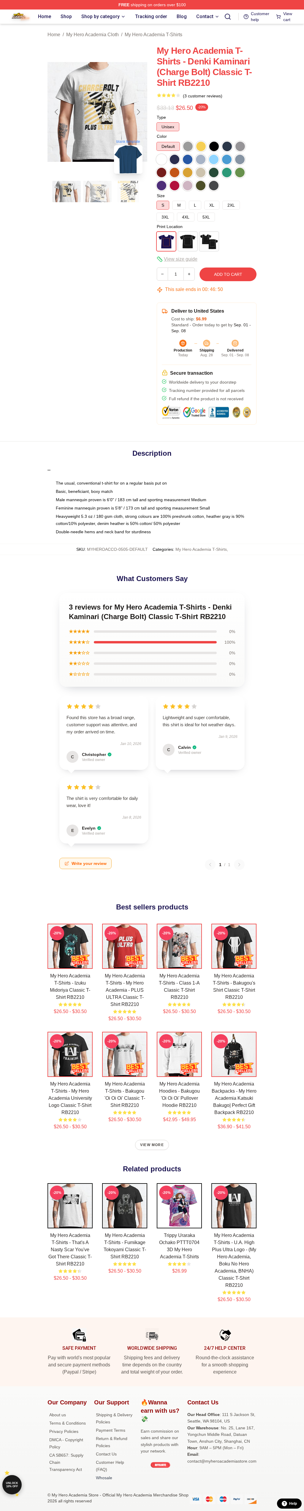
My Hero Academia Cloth (92, 34)
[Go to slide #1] (66, 191)
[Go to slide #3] (128, 191)
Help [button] (293, 1503)
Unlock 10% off (12, 1485)
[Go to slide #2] (97, 191)
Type (161, 117)
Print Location (170, 226)
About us (57, 1414)
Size (161, 195)
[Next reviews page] (239, 864)
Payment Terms (110, 1430)
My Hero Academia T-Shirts (153, 34)
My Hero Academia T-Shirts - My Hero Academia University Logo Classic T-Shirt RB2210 (70, 1098)
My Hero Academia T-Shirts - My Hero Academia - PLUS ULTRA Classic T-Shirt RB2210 (125, 990)
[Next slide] (138, 112)
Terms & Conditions (67, 1423)
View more (152, 1145)
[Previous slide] (56, 112)
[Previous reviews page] (210, 864)
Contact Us (106, 1454)
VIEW (70, 963)
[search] (228, 17)
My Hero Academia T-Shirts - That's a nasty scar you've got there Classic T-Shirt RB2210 (70, 1249)
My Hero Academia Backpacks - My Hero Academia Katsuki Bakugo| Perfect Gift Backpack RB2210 (234, 1098)
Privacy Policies (63, 1431)
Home (54, 34)
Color (162, 136)
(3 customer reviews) (202, 96)
